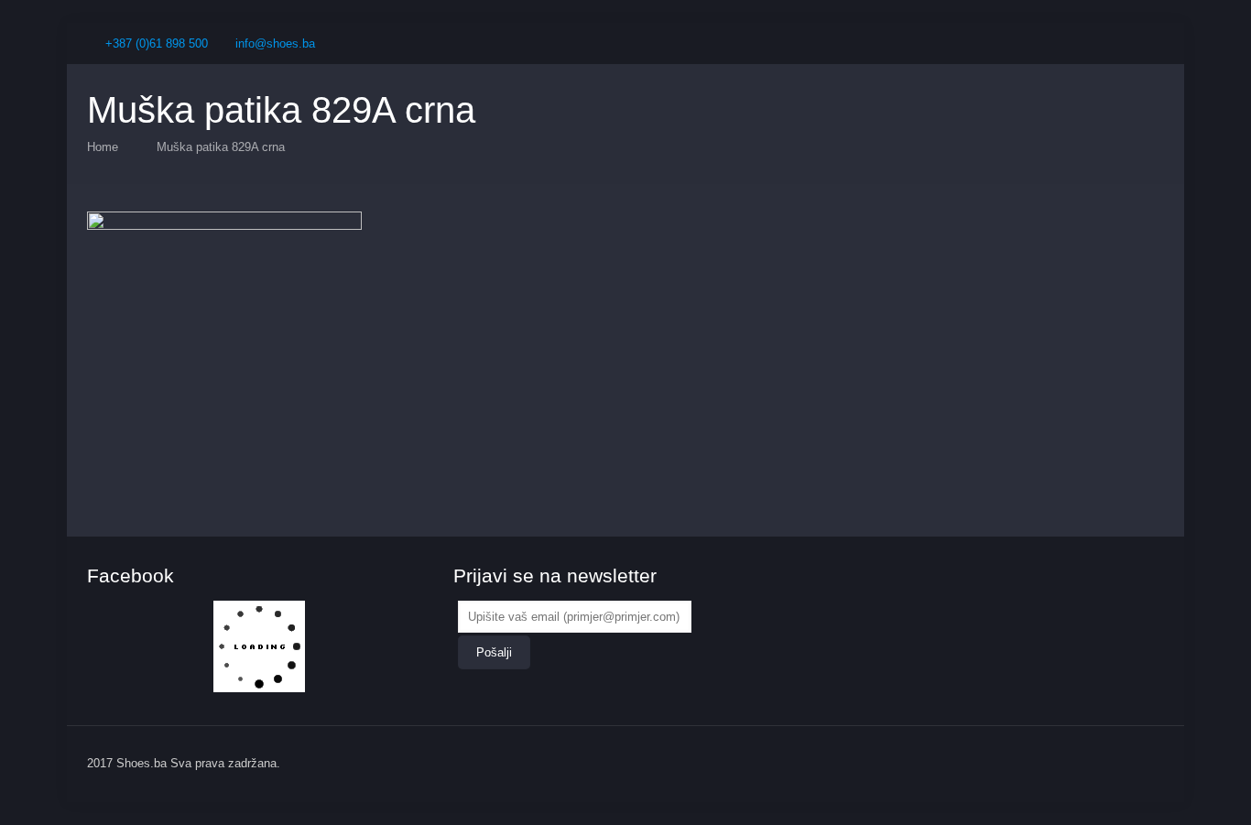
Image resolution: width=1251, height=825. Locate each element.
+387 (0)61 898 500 (156, 43)
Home (102, 147)
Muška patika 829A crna (221, 147)
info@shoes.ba (275, 43)
